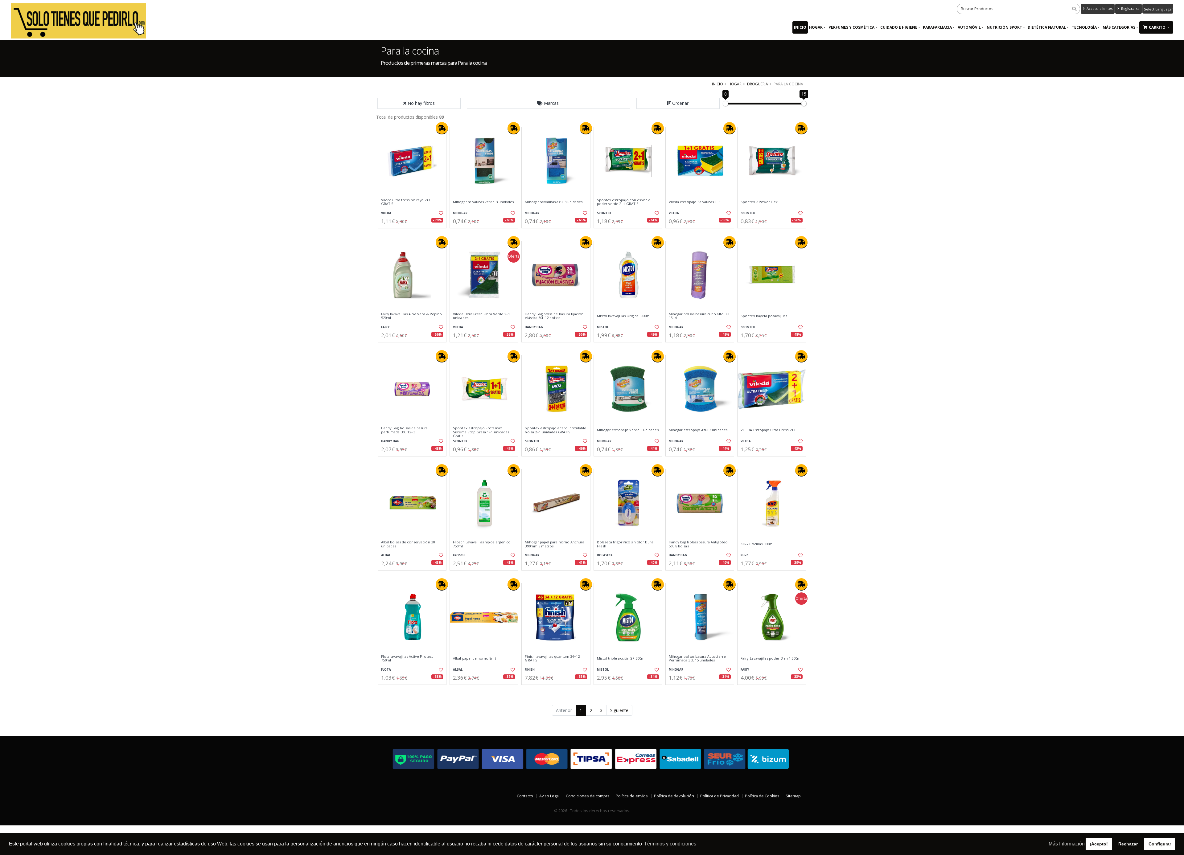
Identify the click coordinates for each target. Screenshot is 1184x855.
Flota (386, 670)
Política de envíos (632, 796)
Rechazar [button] (1128, 843)
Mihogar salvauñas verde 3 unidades (483, 202)
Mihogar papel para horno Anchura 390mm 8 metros (554, 544)
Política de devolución (674, 796)
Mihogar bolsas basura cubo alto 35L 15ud (699, 316)
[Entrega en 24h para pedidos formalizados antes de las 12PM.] (442, 128)
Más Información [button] (1067, 843)
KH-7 (744, 555)
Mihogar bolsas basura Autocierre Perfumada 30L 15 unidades (697, 658)
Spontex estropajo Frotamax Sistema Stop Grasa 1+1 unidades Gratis (481, 432)
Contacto (525, 796)
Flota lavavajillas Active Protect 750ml (407, 658)
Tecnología (1084, 27)
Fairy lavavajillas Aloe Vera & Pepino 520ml (411, 316)
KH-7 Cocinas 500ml (757, 544)
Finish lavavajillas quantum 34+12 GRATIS (552, 658)
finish (530, 670)
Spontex (604, 213)
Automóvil (969, 27)
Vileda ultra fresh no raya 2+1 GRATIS (405, 202)
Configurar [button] (1160, 843)
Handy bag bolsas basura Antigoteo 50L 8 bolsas (698, 544)
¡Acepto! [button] (1099, 843)
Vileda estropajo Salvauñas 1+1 (695, 202)
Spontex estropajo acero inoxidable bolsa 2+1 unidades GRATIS (555, 430)
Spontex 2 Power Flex (759, 202)
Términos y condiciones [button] (670, 843)
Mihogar (460, 213)
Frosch (459, 555)
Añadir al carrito (414, 233)
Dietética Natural (1047, 27)
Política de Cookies (762, 796)
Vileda (386, 213)
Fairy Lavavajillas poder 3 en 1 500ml (771, 658)
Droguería (757, 83)
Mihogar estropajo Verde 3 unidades (628, 430)
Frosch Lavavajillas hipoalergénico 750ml (482, 544)
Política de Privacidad (719, 796)
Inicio (800, 27)
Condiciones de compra (588, 796)
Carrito (1157, 27)
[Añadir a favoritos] (440, 213)
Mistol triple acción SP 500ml (621, 658)
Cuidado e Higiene (898, 27)
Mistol (603, 327)
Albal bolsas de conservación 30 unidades (408, 544)
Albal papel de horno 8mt (474, 658)
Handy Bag (534, 327)
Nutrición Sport (1004, 27)
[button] (548, 103)
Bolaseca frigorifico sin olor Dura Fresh (625, 544)
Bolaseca (605, 555)
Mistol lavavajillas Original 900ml (624, 316)
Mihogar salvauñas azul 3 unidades (553, 202)
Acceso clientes (1099, 8)
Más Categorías (1119, 27)
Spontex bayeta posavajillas (764, 316)
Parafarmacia (937, 27)
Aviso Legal (549, 796)
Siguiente (619, 710)
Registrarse (1130, 8)
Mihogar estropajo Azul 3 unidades (698, 430)
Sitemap (793, 796)
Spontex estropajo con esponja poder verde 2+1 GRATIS (624, 202)
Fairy (385, 327)
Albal (386, 555)
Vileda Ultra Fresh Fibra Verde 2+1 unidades (481, 316)
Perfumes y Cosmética (851, 27)
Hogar (816, 27)
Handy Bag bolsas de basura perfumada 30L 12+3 (404, 430)
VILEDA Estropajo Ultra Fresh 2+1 (768, 430)
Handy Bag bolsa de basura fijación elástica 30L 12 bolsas (554, 316)
